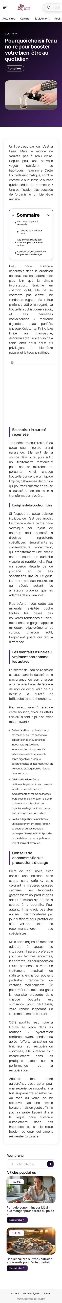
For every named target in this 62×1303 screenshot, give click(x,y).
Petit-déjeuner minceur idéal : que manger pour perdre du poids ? (30, 1210)
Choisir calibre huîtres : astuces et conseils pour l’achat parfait (29, 1260)
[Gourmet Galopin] (24, 7)
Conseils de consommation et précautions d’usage (31, 253)
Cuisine (16, 1233)
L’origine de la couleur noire (31, 232)
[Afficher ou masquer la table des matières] (45, 215)
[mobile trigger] (6, 7)
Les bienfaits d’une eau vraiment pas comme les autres (30, 242)
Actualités (14, 68)
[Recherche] (48, 7)
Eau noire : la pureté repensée (27, 223)
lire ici (33, 576)
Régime (16, 1181)
